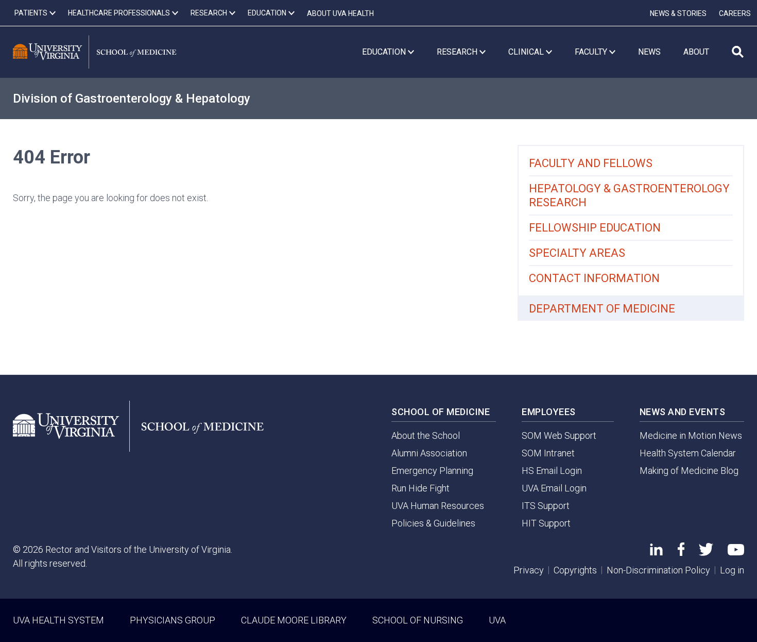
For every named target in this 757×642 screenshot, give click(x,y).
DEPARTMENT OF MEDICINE (602, 308)
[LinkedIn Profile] (656, 552)
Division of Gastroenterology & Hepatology (131, 98)
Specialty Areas (577, 252)
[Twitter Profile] (706, 552)
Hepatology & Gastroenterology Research (629, 195)
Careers (735, 13)
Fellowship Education (595, 227)
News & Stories (678, 13)
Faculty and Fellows (590, 163)
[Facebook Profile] (681, 552)
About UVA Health (340, 13)
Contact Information (594, 278)
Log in (732, 570)
